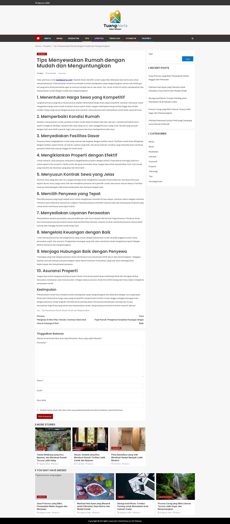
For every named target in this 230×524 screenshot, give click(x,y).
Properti (146, 38)
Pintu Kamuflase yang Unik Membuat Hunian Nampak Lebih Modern (127, 457)
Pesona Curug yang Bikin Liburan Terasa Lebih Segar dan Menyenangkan (174, 506)
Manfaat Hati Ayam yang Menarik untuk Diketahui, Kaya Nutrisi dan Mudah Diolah (93, 506)
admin (41, 73)
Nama (40, 380)
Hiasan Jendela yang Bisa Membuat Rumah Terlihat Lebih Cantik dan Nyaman (89, 457)
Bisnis (60, 38)
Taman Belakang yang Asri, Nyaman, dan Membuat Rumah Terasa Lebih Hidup (52, 457)
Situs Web (41, 400)
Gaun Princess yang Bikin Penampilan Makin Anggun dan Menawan (52, 506)
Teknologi (114, 38)
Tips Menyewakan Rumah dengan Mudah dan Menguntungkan (65, 310)
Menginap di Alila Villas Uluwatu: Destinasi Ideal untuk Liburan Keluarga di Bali (61, 319)
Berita (47, 38)
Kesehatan (73, 38)
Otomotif (131, 38)
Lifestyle (99, 38)
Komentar (42, 342)
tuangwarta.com (64, 79)
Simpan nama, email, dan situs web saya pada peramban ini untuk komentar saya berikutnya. (81, 410)
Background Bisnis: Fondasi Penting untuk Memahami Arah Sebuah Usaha (132, 506)
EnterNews (123, 521)
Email (40, 390)
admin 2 (56, 464)
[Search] (192, 38)
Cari (151, 54)
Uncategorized (155, 181)
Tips (87, 38)
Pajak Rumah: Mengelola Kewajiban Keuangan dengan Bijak (119, 319)
